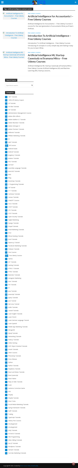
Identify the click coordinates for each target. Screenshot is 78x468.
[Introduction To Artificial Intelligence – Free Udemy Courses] (14, 35)
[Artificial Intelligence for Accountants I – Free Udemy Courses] (14, 16)
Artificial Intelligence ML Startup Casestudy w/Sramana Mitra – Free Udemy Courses (47, 58)
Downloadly (34, 466)
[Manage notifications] (73, 463)
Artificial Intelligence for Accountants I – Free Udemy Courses (50, 18)
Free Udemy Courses (34, 13)
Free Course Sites (25, 466)
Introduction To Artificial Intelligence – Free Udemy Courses (49, 37)
